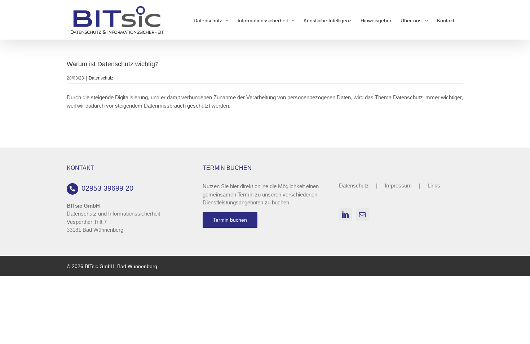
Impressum (398, 185)
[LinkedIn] (345, 214)
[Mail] (362, 214)
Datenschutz (101, 78)
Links (434, 185)
